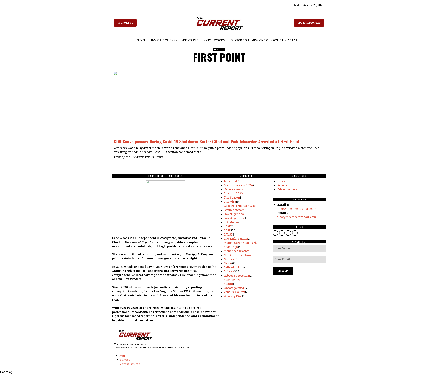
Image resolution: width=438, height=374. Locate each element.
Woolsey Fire (233, 296)
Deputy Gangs (233, 189)
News (159, 157)
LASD (227, 230)
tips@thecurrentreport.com (296, 217)
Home (281, 181)
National (230, 259)
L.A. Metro (231, 222)
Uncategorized (234, 288)
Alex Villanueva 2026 (238, 185)
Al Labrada (231, 181)
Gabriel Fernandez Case (240, 205)
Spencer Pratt (233, 279)
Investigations (143, 157)
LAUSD (228, 234)
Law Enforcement (236, 238)
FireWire (230, 201)
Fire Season (232, 197)
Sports (228, 284)
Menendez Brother (237, 251)
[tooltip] (275, 233)
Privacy (282, 185)
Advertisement (287, 189)
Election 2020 (233, 193)
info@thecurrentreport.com (296, 208)
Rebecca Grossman (237, 275)
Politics (229, 271)
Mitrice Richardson (237, 255)
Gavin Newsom (234, 210)
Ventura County (234, 292)
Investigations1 (234, 218)
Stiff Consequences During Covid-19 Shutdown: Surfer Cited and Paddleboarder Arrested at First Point (206, 141)
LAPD (227, 226)
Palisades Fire (233, 267)
